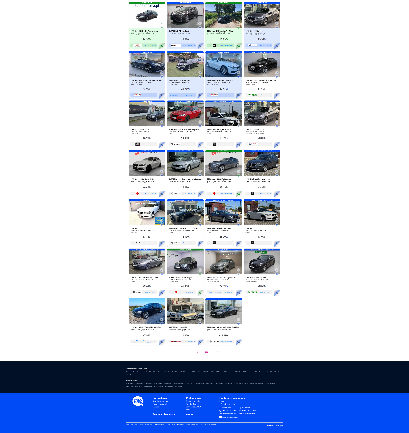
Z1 (278, 371)
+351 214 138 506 (249, 411)
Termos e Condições (131, 425)
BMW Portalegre (270, 383)
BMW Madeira (179, 386)
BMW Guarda (148, 386)
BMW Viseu (228, 383)
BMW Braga (148, 383)
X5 (263, 371)
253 (206, 352)
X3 (256, 371)
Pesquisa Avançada (164, 414)
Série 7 (231, 371)
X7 (271, 371)
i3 (162, 371)
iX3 (176, 371)
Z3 (282, 371)
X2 (252, 371)
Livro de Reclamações (192, 425)
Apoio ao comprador (160, 404)
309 (137, 371)
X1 (248, 371)
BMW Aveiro (158, 383)
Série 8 (237, 371)
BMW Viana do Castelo (241, 383)
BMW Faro (209, 383)
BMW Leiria (189, 383)
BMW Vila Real (158, 386)
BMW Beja (138, 386)
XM (275, 371)
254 (211, 352)
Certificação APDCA (193, 407)
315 (141, 371)
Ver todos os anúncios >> (150, 45)
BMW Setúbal (168, 383)
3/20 (132, 371)
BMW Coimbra (219, 383)
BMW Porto (139, 383)
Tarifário (156, 407)
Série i (244, 371)
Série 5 (218, 371)
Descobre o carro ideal (161, 401)
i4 (165, 371)
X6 (267, 371)
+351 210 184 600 (229, 411)
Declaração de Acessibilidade (208, 425)
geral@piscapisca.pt (230, 417)
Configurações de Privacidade (176, 425)
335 (150, 371)
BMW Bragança (178, 383)
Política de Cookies (160, 425)
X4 (260, 371)
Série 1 (193, 371)
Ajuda (189, 414)
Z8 (130, 374)
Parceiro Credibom (193, 404)
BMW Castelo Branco (256, 383)
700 (159, 371)
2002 (127, 371)
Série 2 (199, 371)
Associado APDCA (193, 401)
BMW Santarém (199, 383)
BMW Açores (169, 386)
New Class (182, 371)
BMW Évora (129, 386)
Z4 (126, 374)
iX (172, 371)
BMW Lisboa (130, 383)
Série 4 (212, 371)
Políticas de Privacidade (146, 425)
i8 (168, 371)
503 (154, 371)
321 (146, 371)
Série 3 (205, 371)
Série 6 (225, 371)
